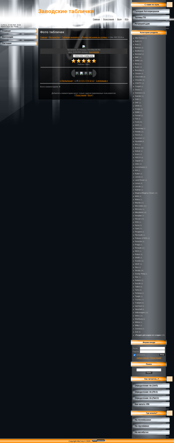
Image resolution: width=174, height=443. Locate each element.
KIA (136, 170)
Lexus (137, 183)
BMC (137, 57)
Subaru (138, 280)
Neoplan (138, 216)
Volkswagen (140, 312)
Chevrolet (139, 77)
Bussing (138, 70)
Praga (137, 245)
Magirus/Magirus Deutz (144, 193)
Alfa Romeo (139, 38)
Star (136, 277)
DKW (137, 106)
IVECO (138, 157)
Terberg (138, 293)
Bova (137, 64)
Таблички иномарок (70, 37)
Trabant (138, 303)
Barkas (138, 48)
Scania (138, 261)
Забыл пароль (143, 358)
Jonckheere (140, 167)
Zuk (136, 332)
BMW (137, 60)
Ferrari (138, 115)
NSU (137, 222)
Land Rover (140, 180)
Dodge (137, 109)
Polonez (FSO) (141, 238)
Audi (136, 41)
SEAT (137, 264)
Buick (137, 67)
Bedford (138, 51)
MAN (137, 196)
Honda (137, 132)
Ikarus (137, 148)
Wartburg (139, 319)
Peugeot (138, 232)
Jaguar (138, 161)
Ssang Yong (140, 274)
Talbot (137, 287)
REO (137, 251)
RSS (126, 19)
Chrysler (138, 80)
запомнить (140, 355)
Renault (138, 248)
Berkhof (138, 54)
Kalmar (138, 190)
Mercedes (139, 206)
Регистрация (108, 19)
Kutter (137, 174)
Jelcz (137, 164)
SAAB (137, 258)
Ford (137, 122)
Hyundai (138, 141)
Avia (136, 44)
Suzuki (138, 283)
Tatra (137, 290)
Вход (119, 19)
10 (91, 81)
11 (93, 81)
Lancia (137, 177)
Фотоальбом (54, 37)
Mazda (138, 203)
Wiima (137, 322)
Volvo (137, 316)
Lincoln (138, 186)
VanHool (138, 306)
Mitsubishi (139, 212)
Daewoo (138, 93)
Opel (137, 228)
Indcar (137, 151)
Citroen (138, 73)
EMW (137, 112)
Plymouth (139, 235)
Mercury (138, 209)
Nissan (138, 219)
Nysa (137, 225)
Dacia (137, 90)
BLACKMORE (94, 52)
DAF (137, 102)
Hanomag (139, 128)
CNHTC (138, 83)
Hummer (138, 138)
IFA (136, 144)
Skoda (137, 270)
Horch (137, 135)
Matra (137, 199)
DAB (137, 99)
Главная (96, 19)
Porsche (138, 241)
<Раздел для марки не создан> (94, 37)
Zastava (138, 329)
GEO (137, 125)
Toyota (138, 300)
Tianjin (137, 296)
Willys (137, 325)
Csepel (138, 86)
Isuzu (137, 154)
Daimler (138, 96)
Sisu (136, 267)
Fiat (136, 119)
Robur (137, 254)
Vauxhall (138, 309)
